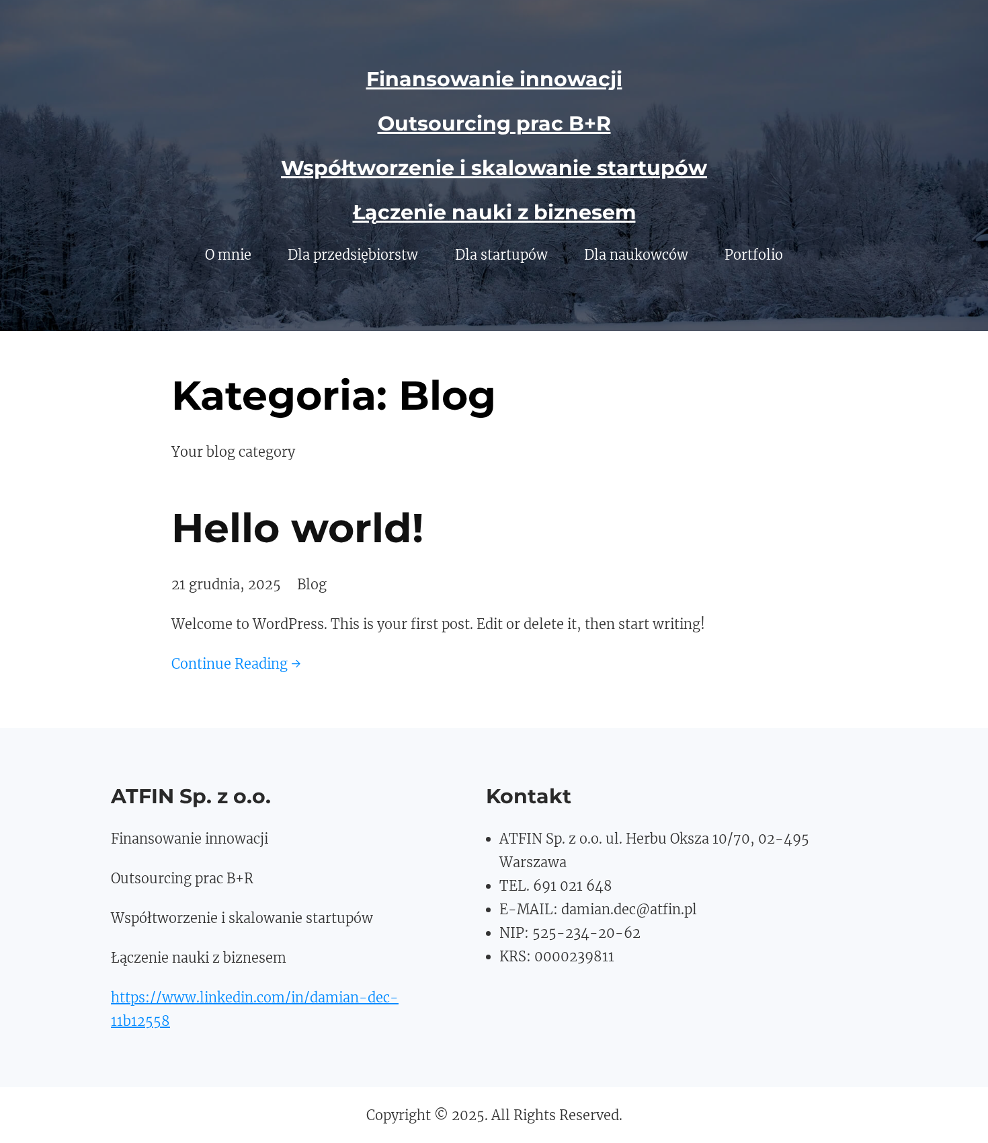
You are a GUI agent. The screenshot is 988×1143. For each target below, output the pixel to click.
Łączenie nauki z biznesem (494, 212)
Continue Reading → (236, 663)
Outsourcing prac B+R (494, 123)
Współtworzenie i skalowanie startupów (494, 167)
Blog (312, 584)
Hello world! (297, 527)
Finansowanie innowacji (494, 79)
